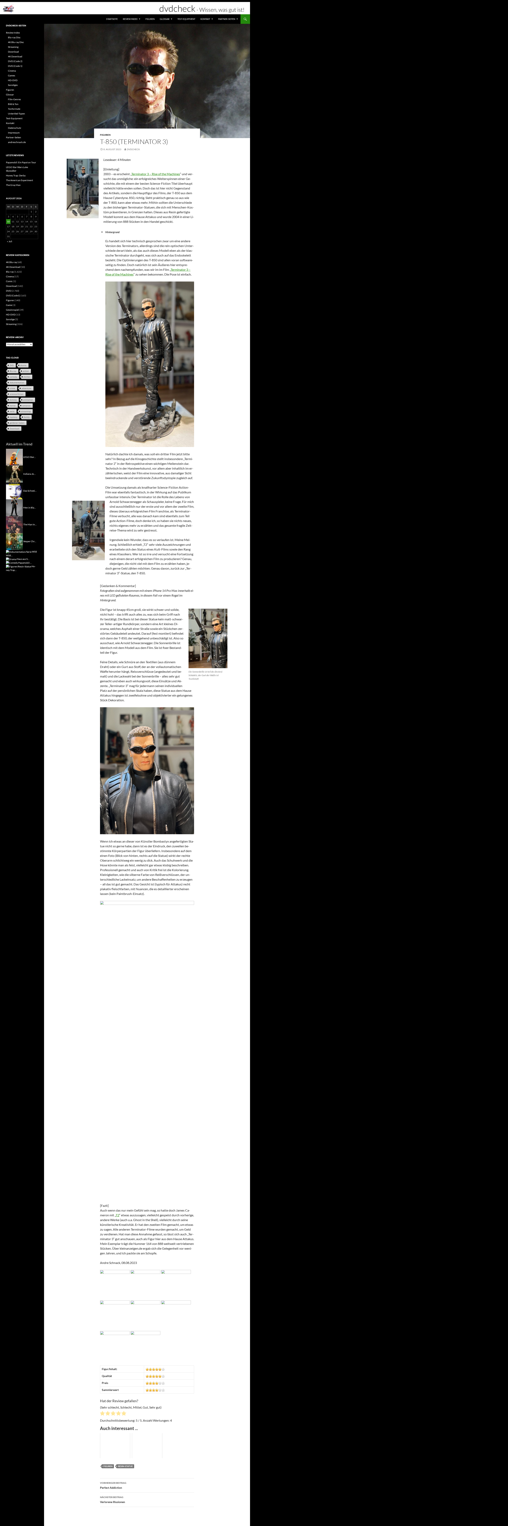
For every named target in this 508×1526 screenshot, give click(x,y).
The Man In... (30, 524)
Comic (9, 281)
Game (9, 305)
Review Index (130, 19)
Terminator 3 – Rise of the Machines (155, 174)
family (27, 417)
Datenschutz (14, 127)
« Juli (9, 241)
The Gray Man (13, 185)
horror (13, 405)
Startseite (112, 19)
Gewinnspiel (12, 309)
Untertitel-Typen (16, 113)
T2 (117, 1215)
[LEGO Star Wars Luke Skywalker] (14, 456)
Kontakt (205, 19)
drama (23, 365)
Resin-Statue (125, 1466)
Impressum (14, 132)
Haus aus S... (23, 558)
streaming (26, 411)
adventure (26, 388)
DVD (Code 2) (15, 61)
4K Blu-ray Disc (16, 42)
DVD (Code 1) (15, 65)
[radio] (102, 1414)
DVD (8, 290)
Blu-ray (10, 271)
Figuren (150, 19)
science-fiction (16, 394)
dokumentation (17, 382)
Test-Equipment (186, 19)
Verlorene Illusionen (112, 1500)
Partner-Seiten (226, 19)
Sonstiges (13, 85)
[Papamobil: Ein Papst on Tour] (12, 562)
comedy (13, 376)
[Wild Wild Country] (19, 551)
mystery (13, 417)
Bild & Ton (13, 104)
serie (12, 411)
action (26, 371)
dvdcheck (133, 149)
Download (13, 51)
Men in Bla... (29, 507)
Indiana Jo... (29, 473)
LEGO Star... (29, 456)
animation (28, 399)
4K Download (15, 56)
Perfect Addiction (113, 1485)
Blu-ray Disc (14, 37)
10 (8, 221)
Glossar (164, 19)
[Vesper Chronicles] (14, 541)
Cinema (12, 70)
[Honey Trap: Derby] (18, 566)
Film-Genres (14, 99)
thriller (27, 376)
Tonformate (14, 108)
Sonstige (10, 319)
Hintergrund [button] (112, 232)
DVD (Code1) (13, 295)
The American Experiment (19, 180)
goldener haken (17, 422)
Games (11, 75)
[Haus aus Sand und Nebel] (11, 558)
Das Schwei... (30, 490)
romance (26, 405)
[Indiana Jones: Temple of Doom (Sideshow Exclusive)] (14, 473)
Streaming (13, 46)
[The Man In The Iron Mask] (14, 524)
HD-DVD (12, 80)
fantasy (13, 399)
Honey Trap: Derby (16, 175)
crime (12, 388)
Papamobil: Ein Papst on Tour (21, 162)
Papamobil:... (25, 562)
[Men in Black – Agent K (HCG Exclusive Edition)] (14, 507)
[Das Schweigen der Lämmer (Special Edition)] (14, 490)
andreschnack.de (17, 142)
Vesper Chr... (29, 541)
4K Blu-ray (11, 262)
